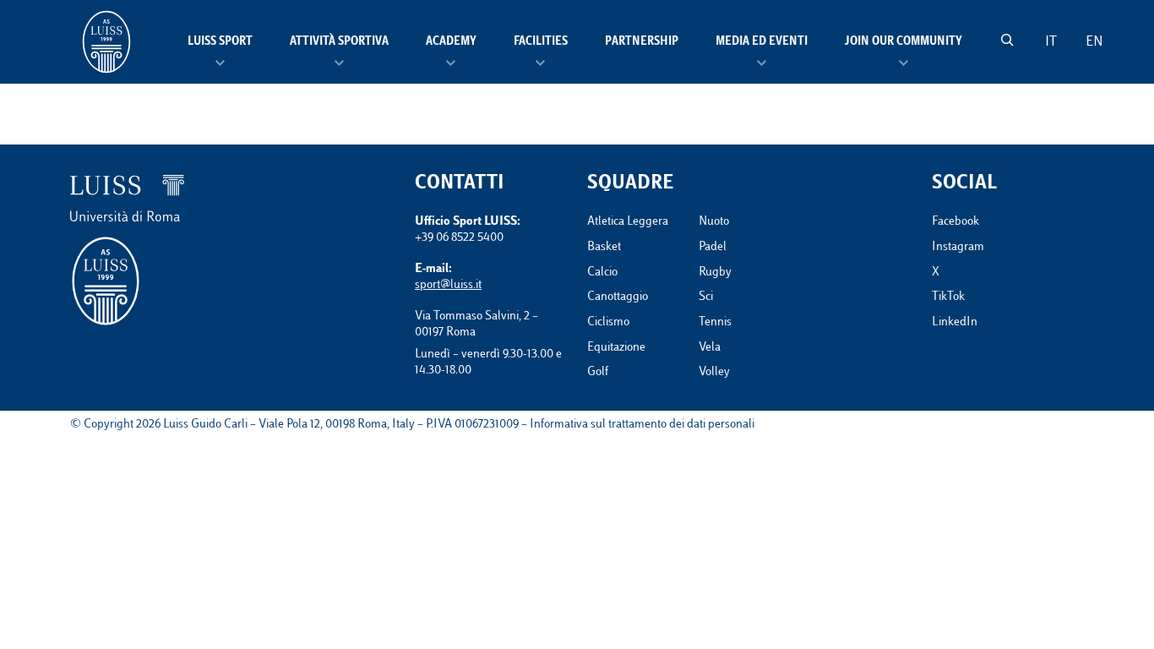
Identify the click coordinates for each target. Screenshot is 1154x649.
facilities (541, 42)
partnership (641, 42)
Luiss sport (220, 42)
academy (451, 42)
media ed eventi (762, 42)
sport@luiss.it (448, 285)
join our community (903, 42)
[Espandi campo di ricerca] (1007, 40)
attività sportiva (339, 42)
